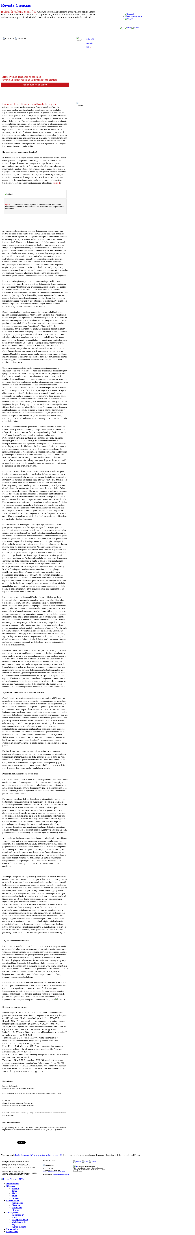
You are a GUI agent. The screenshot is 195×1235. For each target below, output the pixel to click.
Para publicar (12, 1229)
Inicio (17, 1155)
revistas (41, 1155)
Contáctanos (12, 1231)
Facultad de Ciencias (17, 1209)
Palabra (15, 1188)
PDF (87, 47)
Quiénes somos (13, 1200)
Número (33, 1155)
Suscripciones (12, 1212)
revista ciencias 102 (54, 1155)
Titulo (14, 1193)
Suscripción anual (20, 1219)
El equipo (16, 1205)
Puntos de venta (19, 1227)
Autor (14, 1196)
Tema (14, 1191)
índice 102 (91, 39)
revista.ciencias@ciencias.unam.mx (54, 1171)
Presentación (17, 1203)
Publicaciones (12, 1184)
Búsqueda (25, 1155)
